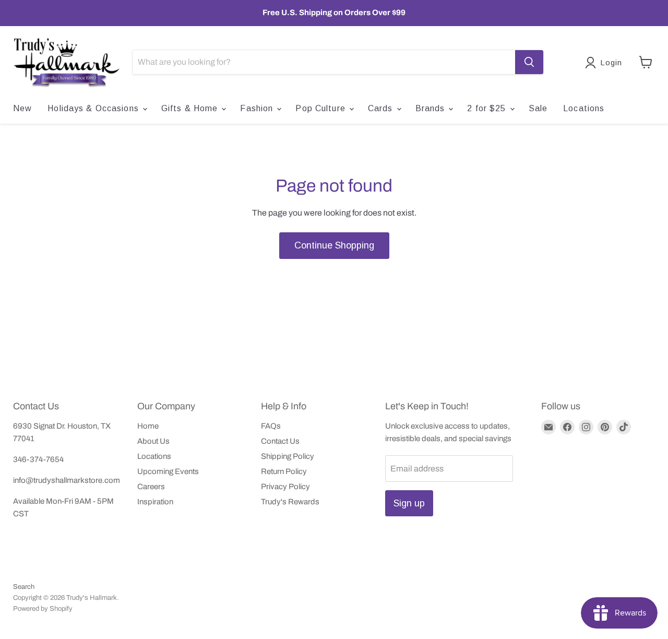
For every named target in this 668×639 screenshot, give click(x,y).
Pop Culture (321, 108)
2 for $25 (487, 108)
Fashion (258, 108)
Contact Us (280, 441)
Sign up (409, 503)
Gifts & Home (191, 108)
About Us (153, 441)
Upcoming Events (168, 471)
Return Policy (284, 471)
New (22, 108)
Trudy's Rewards (290, 502)
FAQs (271, 426)
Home (148, 426)
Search (23, 586)
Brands (431, 108)
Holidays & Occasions (94, 108)
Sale (538, 108)
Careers (151, 486)
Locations (583, 108)
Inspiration (155, 502)
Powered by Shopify (43, 608)
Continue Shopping (334, 245)
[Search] (529, 62)
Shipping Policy (287, 456)
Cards (382, 108)
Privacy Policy (285, 486)
